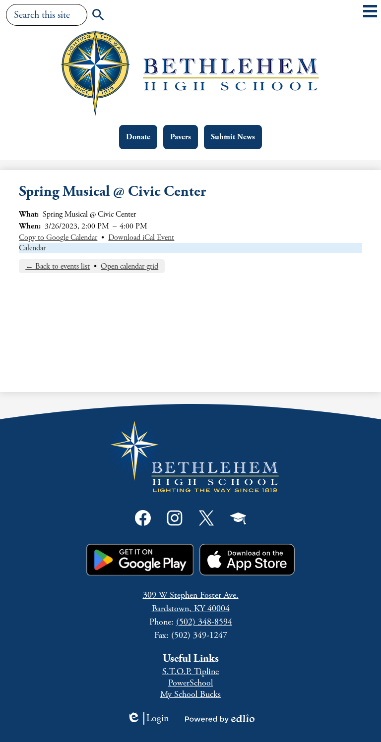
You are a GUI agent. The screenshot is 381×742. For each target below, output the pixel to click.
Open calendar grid (129, 266)
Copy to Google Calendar (58, 237)
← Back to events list (57, 266)
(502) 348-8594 (204, 622)
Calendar (32, 248)
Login (148, 718)
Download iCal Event (141, 237)
